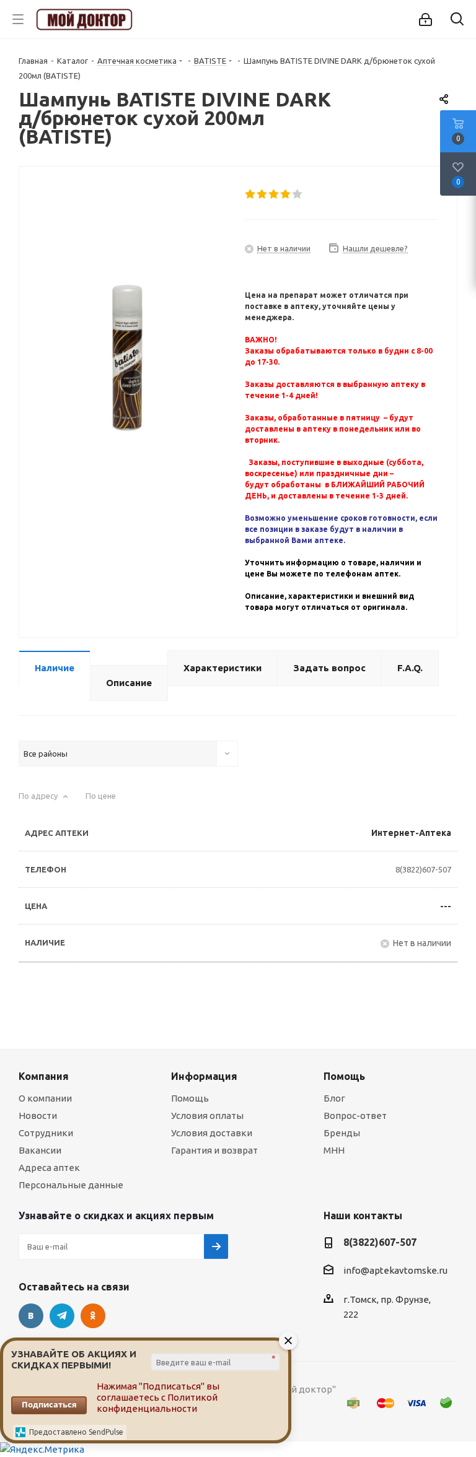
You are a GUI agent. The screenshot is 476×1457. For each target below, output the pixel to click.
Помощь (190, 1098)
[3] (274, 194)
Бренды (342, 1133)
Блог (334, 1098)
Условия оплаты (207, 1115)
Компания (44, 1076)
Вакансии (40, 1150)
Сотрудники (46, 1133)
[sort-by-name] (45, 799)
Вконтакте (31, 1315)
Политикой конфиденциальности (157, 1403)
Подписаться (49, 1404)
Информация (204, 1076)
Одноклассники (93, 1315)
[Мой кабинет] (425, 19)
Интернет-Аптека (411, 833)
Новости (38, 1115)
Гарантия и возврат (214, 1150)
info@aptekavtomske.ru (395, 1271)
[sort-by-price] (108, 799)
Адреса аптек (49, 1167)
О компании (45, 1098)
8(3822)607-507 (423, 869)
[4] (286, 194)
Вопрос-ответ (355, 1115)
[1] (251, 194)
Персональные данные (71, 1185)
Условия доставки (211, 1133)
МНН (334, 1150)
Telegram (62, 1315)
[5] (298, 194)
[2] (262, 194)
